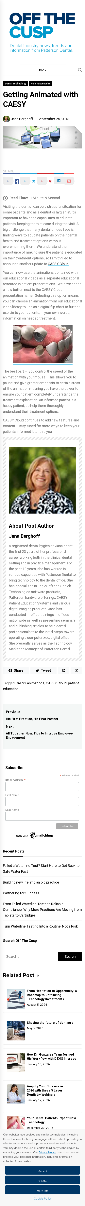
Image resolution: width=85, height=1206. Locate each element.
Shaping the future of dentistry (50, 1023)
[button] (42, 69)
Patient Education (40, 83)
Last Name (12, 809)
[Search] (80, 69)
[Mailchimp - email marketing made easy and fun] (34, 838)
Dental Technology (15, 83)
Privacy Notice (47, 1152)
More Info (42, 1191)
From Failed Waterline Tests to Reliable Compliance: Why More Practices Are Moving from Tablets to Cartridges (42, 909)
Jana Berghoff (22, 119)
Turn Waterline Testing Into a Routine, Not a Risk (40, 926)
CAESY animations (29, 683)
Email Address (15, 780)
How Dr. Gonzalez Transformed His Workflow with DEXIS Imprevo (52, 1056)
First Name (12, 795)
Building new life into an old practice (31, 882)
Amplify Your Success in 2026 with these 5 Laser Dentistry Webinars (45, 1090)
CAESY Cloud (58, 264)
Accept (42, 1171)
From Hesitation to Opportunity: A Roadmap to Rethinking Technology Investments (52, 995)
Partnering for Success (21, 893)
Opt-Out (42, 1181)
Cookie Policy (42, 1198)
